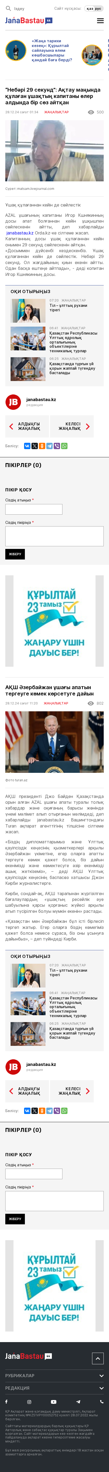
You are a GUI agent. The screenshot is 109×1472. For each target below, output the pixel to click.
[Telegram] (49, 446)
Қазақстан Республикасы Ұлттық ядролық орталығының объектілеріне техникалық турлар (73, 342)
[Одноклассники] (42, 446)
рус (98, 8)
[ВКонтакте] (27, 446)
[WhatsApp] (64, 446)
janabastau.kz (20, 233)
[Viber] (57, 446)
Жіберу (15, 554)
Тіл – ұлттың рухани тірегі (68, 307)
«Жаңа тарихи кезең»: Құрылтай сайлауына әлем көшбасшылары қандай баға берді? (52, 50)
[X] (34, 446)
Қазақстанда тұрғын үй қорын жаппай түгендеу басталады (72, 368)
